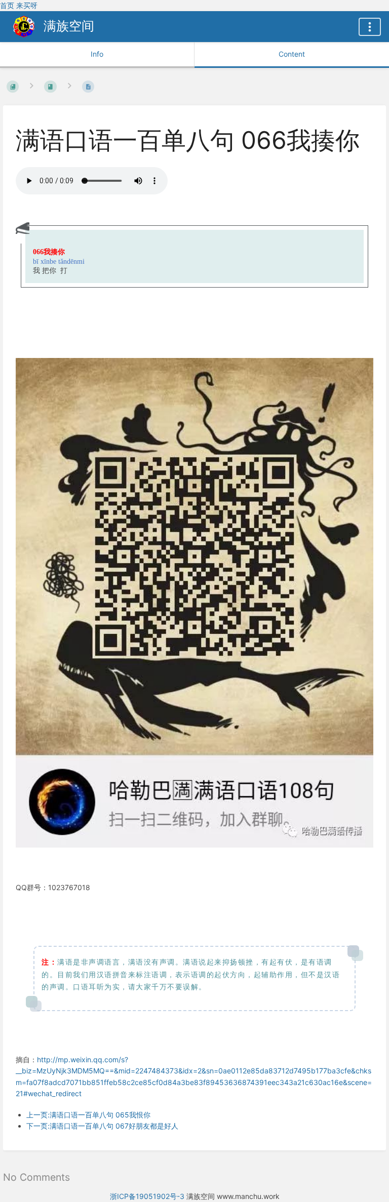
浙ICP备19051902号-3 (147, 1196)
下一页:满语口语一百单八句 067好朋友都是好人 (102, 1125)
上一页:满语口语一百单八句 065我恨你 (88, 1114)
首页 (7, 5)
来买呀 (26, 5)
